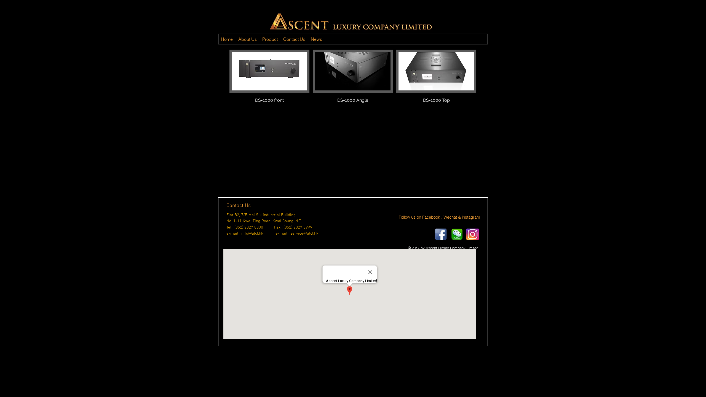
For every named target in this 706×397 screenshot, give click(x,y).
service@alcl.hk (304, 233)
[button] (269, 83)
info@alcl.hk (252, 233)
